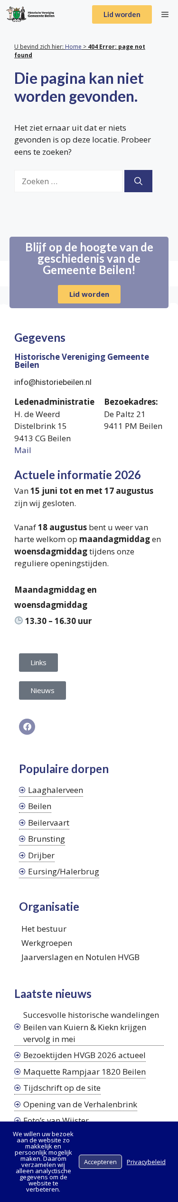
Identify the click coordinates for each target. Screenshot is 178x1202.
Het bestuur (43, 928)
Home (73, 47)
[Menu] (165, 14)
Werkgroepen (46, 942)
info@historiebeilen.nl (53, 382)
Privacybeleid (146, 1161)
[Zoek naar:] (69, 181)
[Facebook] (27, 727)
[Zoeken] (138, 181)
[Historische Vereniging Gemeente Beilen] (30, 14)
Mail (22, 450)
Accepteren (100, 1161)
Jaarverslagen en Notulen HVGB (80, 957)
